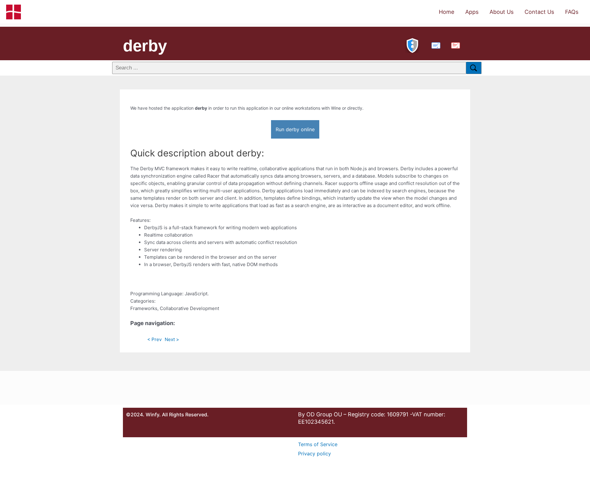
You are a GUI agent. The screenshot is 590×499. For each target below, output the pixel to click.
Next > (172, 339)
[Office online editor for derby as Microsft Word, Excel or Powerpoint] (434, 44)
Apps (471, 12)
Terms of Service (317, 444)
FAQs (571, 12)
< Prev (154, 339)
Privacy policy (314, 453)
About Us (501, 12)
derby (145, 46)
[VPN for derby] (412, 44)
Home (446, 12)
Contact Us (539, 12)
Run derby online (295, 129)
